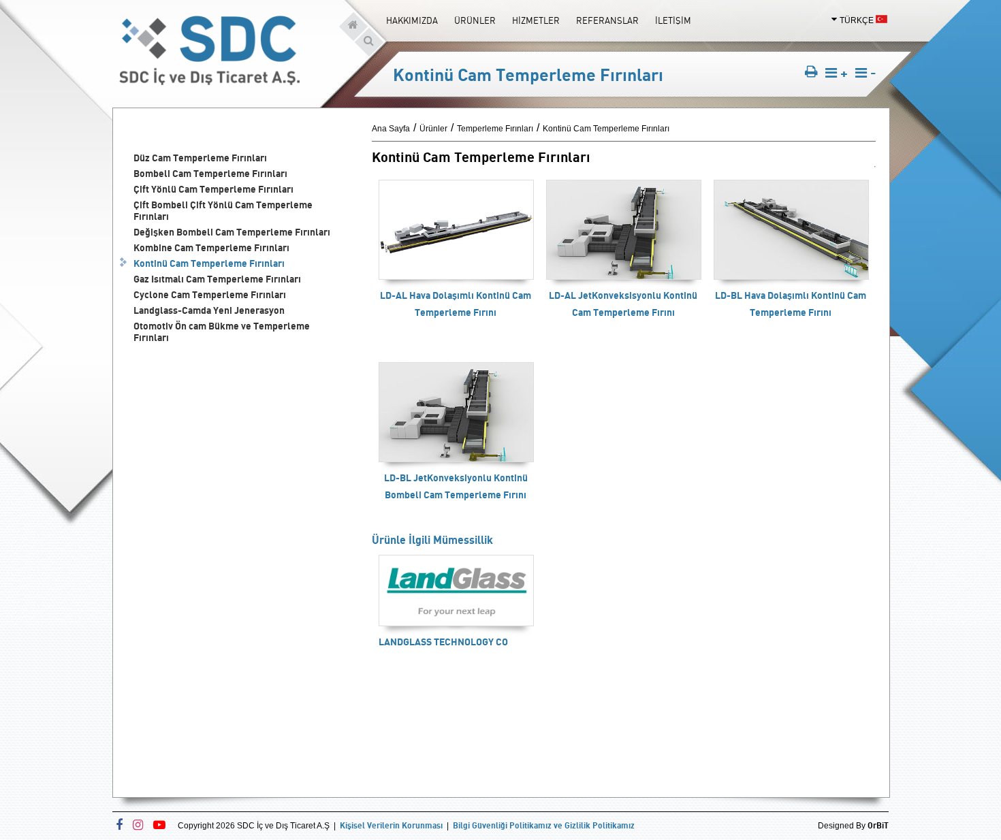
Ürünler (433, 128)
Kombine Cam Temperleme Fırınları (211, 247)
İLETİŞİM (673, 20)
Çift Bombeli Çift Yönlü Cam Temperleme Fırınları (223, 210)
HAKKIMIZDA (412, 20)
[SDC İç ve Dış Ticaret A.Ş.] (209, 81)
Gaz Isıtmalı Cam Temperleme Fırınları (217, 279)
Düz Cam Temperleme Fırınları (200, 157)
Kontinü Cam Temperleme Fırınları (209, 263)
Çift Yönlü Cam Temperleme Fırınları (213, 189)
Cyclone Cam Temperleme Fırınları (209, 294)
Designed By (853, 825)
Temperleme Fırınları (495, 128)
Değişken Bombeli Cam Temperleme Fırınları (231, 232)
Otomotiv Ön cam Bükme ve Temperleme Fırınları (221, 331)
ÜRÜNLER (475, 20)
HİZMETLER (536, 20)
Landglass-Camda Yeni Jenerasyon (209, 310)
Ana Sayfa (391, 128)
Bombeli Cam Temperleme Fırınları (210, 173)
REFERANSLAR (607, 20)
